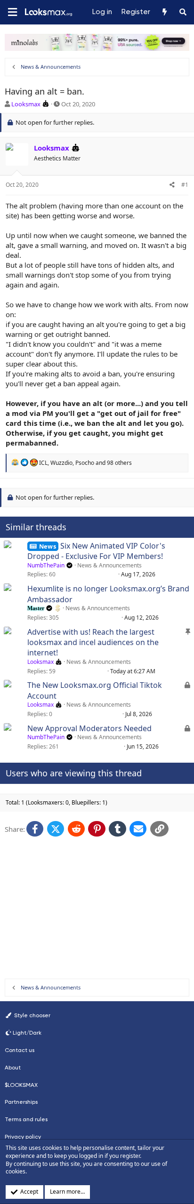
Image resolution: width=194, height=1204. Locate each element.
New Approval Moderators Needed (89, 728)
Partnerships (21, 1102)
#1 (184, 185)
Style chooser (31, 1015)
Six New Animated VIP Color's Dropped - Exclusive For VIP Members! (96, 551)
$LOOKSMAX (21, 1085)
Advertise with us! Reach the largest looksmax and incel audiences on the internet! (93, 642)
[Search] (183, 12)
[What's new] (164, 12)
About (13, 1067)
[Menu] (12, 12)
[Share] (172, 185)
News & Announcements (109, 565)
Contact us (19, 1050)
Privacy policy (23, 1136)
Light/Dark (27, 1032)
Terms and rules (26, 1119)
